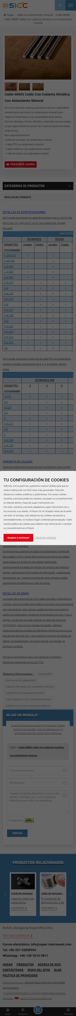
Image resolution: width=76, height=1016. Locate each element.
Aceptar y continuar (18, 537)
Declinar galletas (46, 537)
